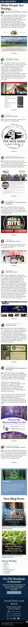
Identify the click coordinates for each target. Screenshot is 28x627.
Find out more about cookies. (7, 625)
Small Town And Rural (14, 602)
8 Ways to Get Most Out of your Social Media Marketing (13, 527)
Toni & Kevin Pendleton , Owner (15, 447)
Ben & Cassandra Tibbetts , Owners (16, 12)
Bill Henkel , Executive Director (15, 157)
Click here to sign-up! (14, 592)
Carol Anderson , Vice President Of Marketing (16, 368)
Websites (5, 563)
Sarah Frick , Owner (12, 116)
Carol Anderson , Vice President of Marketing (16, 203)
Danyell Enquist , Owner (13, 241)
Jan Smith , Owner (11, 325)
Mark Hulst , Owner (11, 272)
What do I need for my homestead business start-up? (12, 556)
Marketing (6, 564)
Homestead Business (9, 569)
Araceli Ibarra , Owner (12, 59)
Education (6, 568)
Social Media (6, 573)
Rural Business (7, 571)
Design (5, 566)
